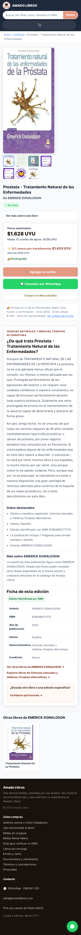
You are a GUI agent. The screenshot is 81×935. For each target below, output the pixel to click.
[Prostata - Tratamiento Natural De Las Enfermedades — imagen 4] (46, 161)
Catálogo (19, 34)
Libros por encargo (15, 848)
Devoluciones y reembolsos (20, 859)
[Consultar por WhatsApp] (72, 926)
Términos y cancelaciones (19, 864)
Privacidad (10, 869)
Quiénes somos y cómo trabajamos (25, 822)
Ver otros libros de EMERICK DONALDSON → (35, 666)
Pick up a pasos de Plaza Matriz (23, 908)
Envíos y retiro (12, 853)
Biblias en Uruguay (15, 833)
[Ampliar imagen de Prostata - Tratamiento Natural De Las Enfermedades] (40, 100)
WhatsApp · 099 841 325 (23, 888)
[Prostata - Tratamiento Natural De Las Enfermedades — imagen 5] (8, 173)
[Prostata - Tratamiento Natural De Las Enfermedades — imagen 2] (21, 161)
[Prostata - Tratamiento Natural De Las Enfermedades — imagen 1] (8, 161)
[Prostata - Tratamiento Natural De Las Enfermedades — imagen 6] (21, 173)
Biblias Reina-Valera (15, 838)
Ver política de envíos (60, 315)
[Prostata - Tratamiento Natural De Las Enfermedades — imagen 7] (33, 173)
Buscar (70, 14)
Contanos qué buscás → (26, 695)
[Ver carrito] (39, 25)
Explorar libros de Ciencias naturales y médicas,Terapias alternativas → (32, 675)
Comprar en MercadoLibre (40, 295)
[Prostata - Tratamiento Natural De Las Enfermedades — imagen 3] (33, 161)
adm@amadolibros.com (18, 898)
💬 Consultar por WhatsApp (40, 284)
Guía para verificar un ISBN (20, 843)
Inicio (7, 34)
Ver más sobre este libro (22, 215)
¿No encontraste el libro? (19, 827)
